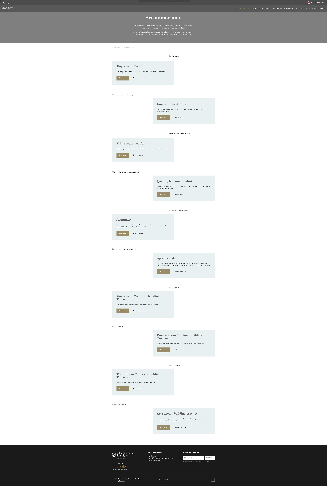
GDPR (166, 480)
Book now (122, 78)
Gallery (314, 8)
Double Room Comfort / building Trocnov (179, 337)
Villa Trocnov (277, 8)
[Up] (213, 480)
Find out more (138, 78)
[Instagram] (7, 2)
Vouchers (268, 8)
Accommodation (240, 8)
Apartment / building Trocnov (177, 413)
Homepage (116, 47)
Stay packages (255, 8)
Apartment (123, 219)
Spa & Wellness (289, 8)
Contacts (322, 8)
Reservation (320, 2)
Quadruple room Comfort (174, 181)
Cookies (161, 480)
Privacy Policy (207, 462)
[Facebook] (3, 2)
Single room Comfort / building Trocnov (137, 298)
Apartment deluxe (169, 258)
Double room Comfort (172, 104)
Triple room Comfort (131, 143)
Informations (303, 8)
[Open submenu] (248, 8)
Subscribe (209, 458)
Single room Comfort (131, 66)
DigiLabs (121, 481)
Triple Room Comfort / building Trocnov (138, 376)
